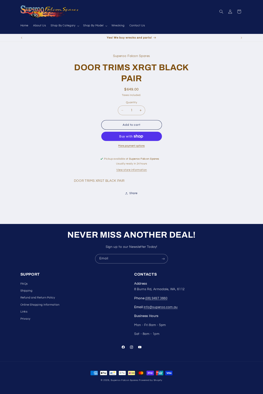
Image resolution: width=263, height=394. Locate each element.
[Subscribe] (163, 258)
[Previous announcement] (21, 38)
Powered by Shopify (150, 380)
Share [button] (133, 193)
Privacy (25, 318)
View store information (131, 169)
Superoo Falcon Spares (124, 380)
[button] (64, 26)
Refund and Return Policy (37, 297)
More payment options (131, 146)
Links (24, 311)
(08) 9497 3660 (156, 298)
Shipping (26, 290)
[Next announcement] (241, 38)
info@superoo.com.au (161, 307)
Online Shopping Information (39, 304)
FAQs (24, 283)
